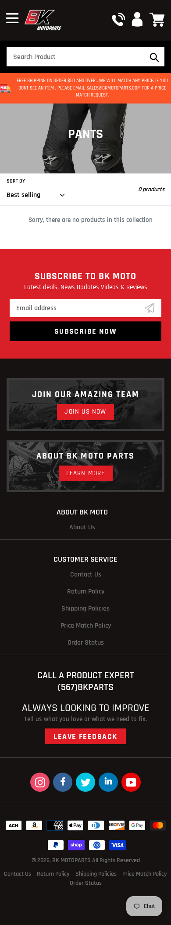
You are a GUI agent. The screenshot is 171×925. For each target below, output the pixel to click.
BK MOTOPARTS (72, 860)
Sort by (16, 181)
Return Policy (85, 591)
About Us (82, 527)
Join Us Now (85, 411)
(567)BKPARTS (86, 687)
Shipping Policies (85, 608)
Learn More (85, 473)
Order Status (86, 642)
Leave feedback (85, 737)
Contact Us (85, 574)
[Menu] (12, 17)
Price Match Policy (86, 625)
